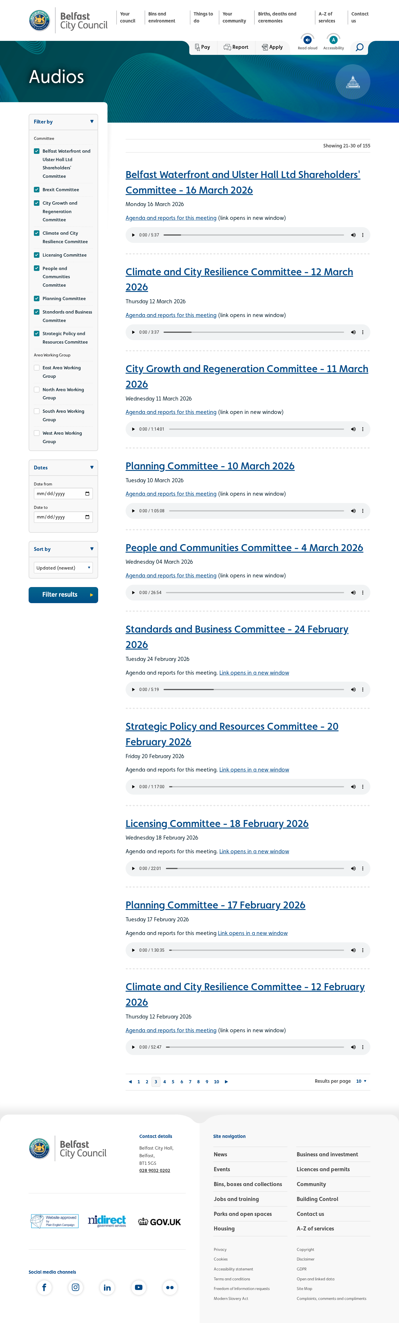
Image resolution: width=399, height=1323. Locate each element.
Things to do (203, 17)
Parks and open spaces (243, 1214)
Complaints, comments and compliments (331, 1298)
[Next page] (226, 1082)
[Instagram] (75, 1288)
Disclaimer (306, 1259)
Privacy (220, 1249)
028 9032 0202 (154, 1170)
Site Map (304, 1288)
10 (216, 1081)
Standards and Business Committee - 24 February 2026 (237, 636)
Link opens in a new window (254, 672)
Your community (234, 17)
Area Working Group (52, 355)
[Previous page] (130, 1082)
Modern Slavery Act (231, 1298)
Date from (43, 484)
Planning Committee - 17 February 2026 (216, 905)
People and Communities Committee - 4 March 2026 (244, 547)
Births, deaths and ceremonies (277, 17)
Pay (205, 47)
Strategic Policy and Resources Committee (65, 338)
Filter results (59, 594)
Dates (41, 467)
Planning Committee (64, 298)
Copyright (305, 1249)
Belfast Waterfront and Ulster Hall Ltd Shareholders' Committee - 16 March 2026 (243, 182)
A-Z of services (327, 17)
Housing (224, 1228)
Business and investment (327, 1154)
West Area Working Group (62, 437)
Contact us (360, 17)
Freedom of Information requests (242, 1288)
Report (240, 47)
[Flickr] (170, 1288)
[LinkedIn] (107, 1288)
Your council (127, 17)
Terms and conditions (232, 1279)
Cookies (221, 1259)
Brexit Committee (61, 189)
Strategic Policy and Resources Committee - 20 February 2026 (232, 734)
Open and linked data (315, 1279)
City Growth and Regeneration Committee (60, 211)
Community (311, 1184)
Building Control (317, 1199)
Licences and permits (323, 1169)
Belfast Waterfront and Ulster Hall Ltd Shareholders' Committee (67, 163)
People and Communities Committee (56, 277)
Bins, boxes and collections (248, 1184)
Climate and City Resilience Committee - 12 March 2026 (239, 279)
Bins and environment (161, 17)
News (220, 1154)
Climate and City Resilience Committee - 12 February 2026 (245, 994)
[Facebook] (44, 1288)
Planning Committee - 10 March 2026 (210, 465)
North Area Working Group (63, 394)
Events (222, 1169)
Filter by (43, 122)
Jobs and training (236, 1199)
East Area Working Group (62, 372)
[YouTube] (138, 1288)
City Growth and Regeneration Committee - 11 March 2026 (247, 376)
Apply (276, 47)
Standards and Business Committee (67, 316)
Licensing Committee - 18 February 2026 (217, 823)
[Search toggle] (359, 48)
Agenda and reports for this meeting (171, 218)
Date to (41, 507)
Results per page (333, 1081)
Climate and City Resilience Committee (65, 237)
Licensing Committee (65, 255)
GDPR (301, 1269)
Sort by (42, 549)
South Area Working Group (63, 415)
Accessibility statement (233, 1269)
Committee (44, 138)
